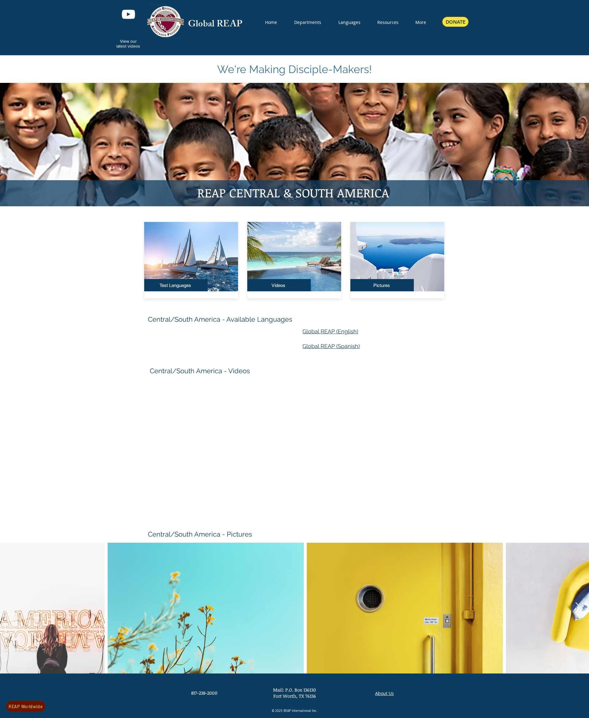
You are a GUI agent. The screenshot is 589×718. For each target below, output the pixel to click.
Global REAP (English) (330, 331)
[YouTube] (128, 14)
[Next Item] (578, 608)
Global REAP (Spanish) (331, 346)
